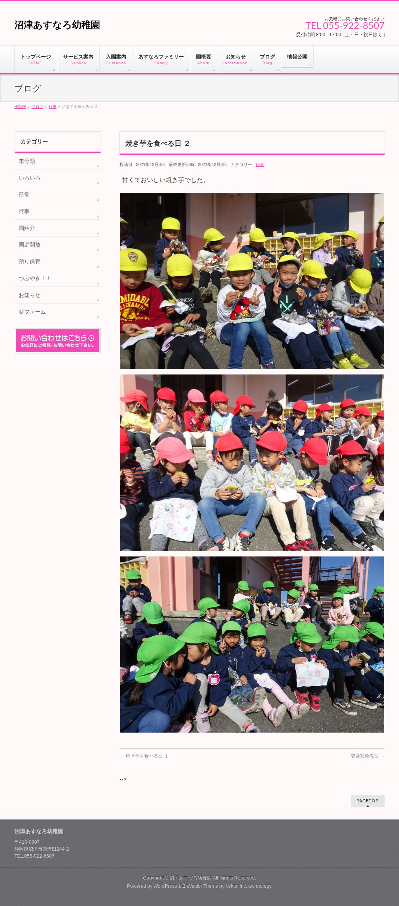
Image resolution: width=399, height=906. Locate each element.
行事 (260, 164)
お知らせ (30, 295)
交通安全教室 (368, 756)
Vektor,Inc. (236, 886)
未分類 (27, 161)
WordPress (165, 886)
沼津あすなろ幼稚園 (57, 24)
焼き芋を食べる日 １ (144, 756)
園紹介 (27, 228)
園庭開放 (30, 245)
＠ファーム (32, 312)
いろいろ (30, 178)
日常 (24, 194)
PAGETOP (368, 801)
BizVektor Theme (200, 886)
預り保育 (30, 261)
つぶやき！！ (35, 278)
